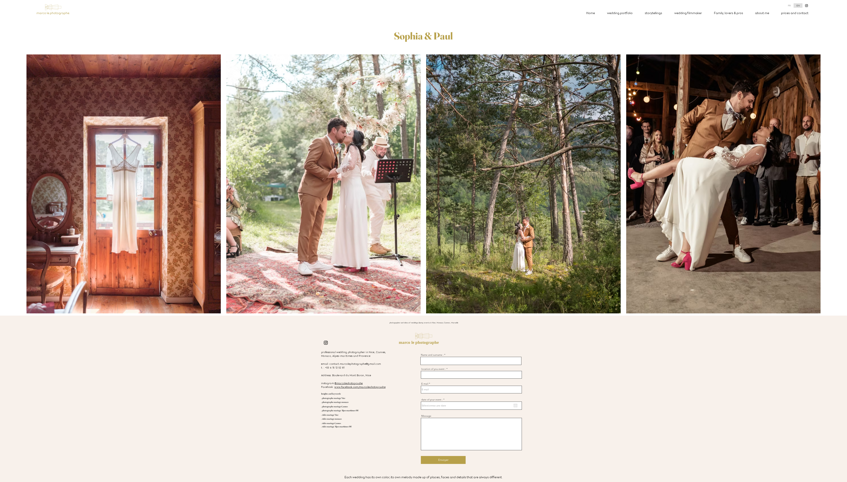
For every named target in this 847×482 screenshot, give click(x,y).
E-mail (424, 384)
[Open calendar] (515, 405)
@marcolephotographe (349, 383)
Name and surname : (432, 355)
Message (426, 416)
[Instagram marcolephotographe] (806, 5)
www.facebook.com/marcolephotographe (360, 387)
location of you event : (433, 369)
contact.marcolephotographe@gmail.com (355, 363)
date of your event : (433, 399)
